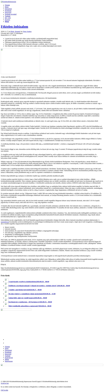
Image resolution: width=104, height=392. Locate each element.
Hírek (12, 31)
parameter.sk (5, 222)
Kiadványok (9, 358)
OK (2, 390)
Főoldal (7, 347)
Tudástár (7, 356)
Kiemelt (17, 31)
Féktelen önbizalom (14, 26)
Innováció (8, 354)
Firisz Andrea (27, 31)
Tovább (5, 390)
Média (7, 359)
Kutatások (8, 352)
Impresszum (9, 361)
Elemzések (8, 350)
